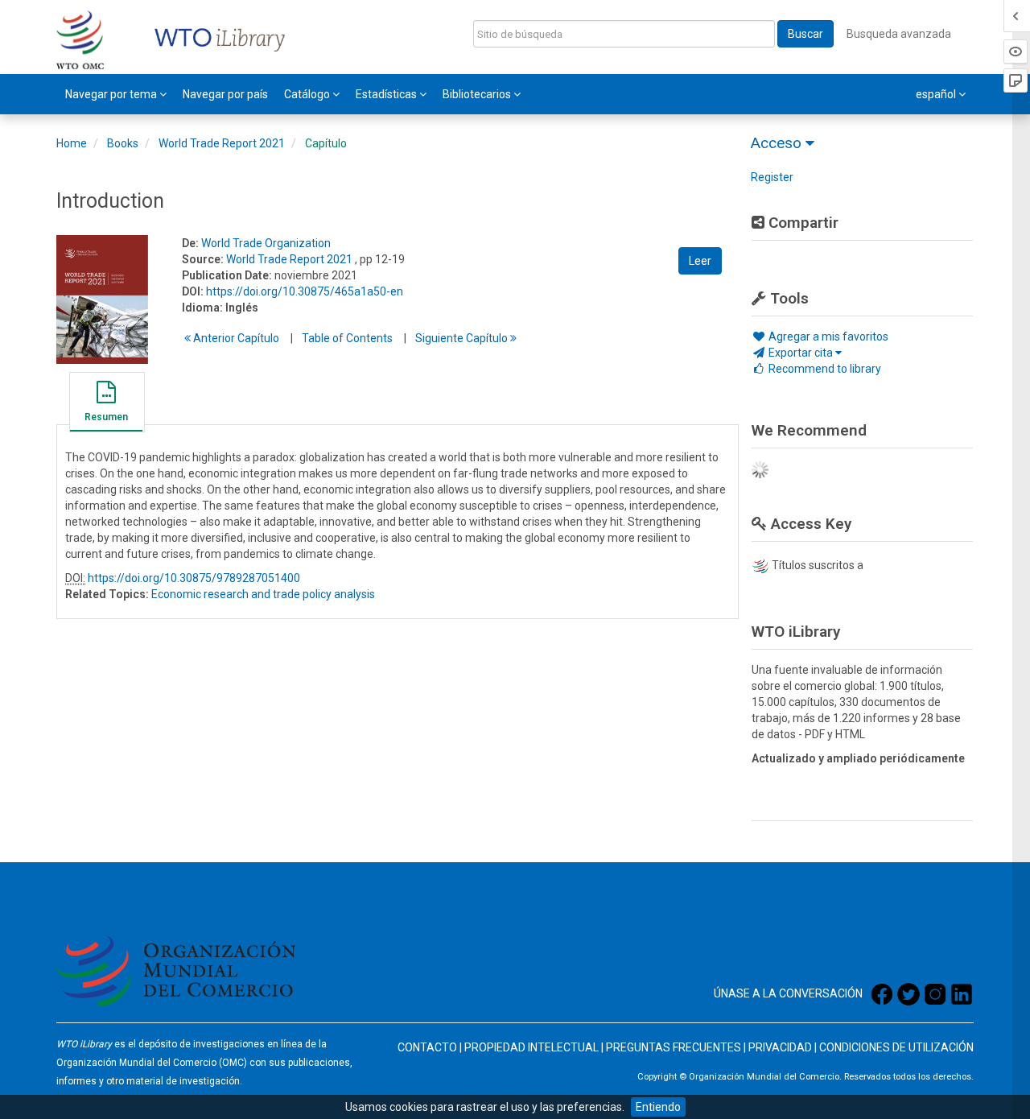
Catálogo (308, 94)
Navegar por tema (112, 94)
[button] (106, 404)
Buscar (805, 33)
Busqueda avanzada (899, 33)
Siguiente (462, 338)
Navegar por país (225, 94)
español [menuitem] (937, 94)
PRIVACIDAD (780, 1047)
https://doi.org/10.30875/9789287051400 (194, 578)
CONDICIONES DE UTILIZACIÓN (896, 1047)
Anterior (235, 338)
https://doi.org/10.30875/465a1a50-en (304, 291)
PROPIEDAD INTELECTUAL (531, 1047)
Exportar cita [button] (800, 352)
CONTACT (423, 1047)
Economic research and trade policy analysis (263, 594)
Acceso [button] (778, 143)
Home (71, 143)
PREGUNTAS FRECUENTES (673, 1047)
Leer (700, 260)
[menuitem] (116, 94)
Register (772, 177)
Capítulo (326, 143)
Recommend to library (823, 368)
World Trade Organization (266, 243)
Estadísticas (387, 94)
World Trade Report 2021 (222, 143)
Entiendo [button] (658, 1106)
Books (122, 143)
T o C (347, 338)
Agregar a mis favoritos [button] (827, 336)
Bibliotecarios (478, 94)
